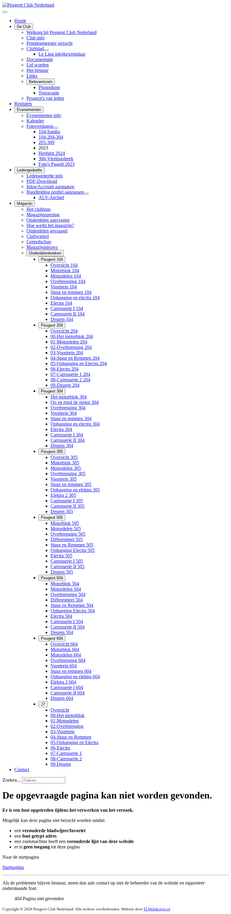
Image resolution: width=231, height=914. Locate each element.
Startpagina (13, 867)
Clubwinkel (37, 236)
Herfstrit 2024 (51, 153)
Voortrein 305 (64, 479)
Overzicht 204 (64, 331)
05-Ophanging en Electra (74, 742)
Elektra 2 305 (63, 495)
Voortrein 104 (64, 286)
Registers (23, 103)
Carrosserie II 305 (68, 506)
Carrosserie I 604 (67, 687)
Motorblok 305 (65, 462)
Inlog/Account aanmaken (50, 186)
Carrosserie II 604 (68, 692)
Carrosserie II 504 (68, 626)
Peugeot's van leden (45, 98)
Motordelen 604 (66, 654)
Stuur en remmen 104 (71, 292)
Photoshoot (49, 87)
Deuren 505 (62, 571)
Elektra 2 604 (63, 682)
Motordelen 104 (66, 276)
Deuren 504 (62, 632)
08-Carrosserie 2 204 (70, 379)
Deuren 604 (62, 698)
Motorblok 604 (65, 649)
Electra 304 (61, 429)
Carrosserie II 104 (68, 313)
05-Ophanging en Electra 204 (79, 363)
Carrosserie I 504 (67, 621)
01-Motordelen (65, 720)
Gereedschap (38, 241)
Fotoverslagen (39, 126)
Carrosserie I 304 (67, 434)
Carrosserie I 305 (67, 500)
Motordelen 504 (66, 589)
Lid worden (37, 64)
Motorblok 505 (65, 523)
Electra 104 (61, 303)
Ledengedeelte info (44, 175)
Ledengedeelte (29, 170)
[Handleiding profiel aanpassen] (86, 194)
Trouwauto (48, 92)
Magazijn (24, 203)
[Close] (4, 12)
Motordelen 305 (66, 468)
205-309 (46, 142)
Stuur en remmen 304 (71, 418)
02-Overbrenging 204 (71, 347)
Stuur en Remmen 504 (72, 605)
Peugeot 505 (52, 517)
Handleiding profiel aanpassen (55, 192)
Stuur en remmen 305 (71, 484)
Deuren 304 (62, 445)
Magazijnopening (43, 214)
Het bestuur (37, 70)
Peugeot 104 (52, 259)
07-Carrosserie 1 (66, 753)
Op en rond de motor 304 (75, 402)
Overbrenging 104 (68, 281)
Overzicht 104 (64, 265)
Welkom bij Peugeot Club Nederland (61, 32)
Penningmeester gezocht (49, 43)
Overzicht (60, 709)
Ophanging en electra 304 (75, 423)
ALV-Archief (51, 197)
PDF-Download (41, 181)
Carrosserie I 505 (67, 561)
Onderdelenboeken (45, 253)
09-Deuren (61, 764)
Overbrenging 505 (68, 534)
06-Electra (60, 747)
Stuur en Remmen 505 (72, 544)
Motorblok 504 (65, 583)
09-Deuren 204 (65, 385)
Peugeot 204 (52, 325)
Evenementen (29, 109)
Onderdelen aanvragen (47, 220)
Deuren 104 (62, 319)
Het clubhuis (38, 209)
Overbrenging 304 (68, 407)
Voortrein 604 (64, 665)
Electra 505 (61, 555)
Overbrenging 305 (68, 473)
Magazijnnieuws (42, 247)
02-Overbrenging (67, 726)
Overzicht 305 (64, 457)
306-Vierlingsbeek (55, 158)
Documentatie (39, 59)
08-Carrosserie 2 (66, 758)
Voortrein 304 (64, 413)
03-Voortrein (63, 731)
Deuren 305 (62, 511)
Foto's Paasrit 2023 (56, 164)
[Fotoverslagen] (55, 128)
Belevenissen (40, 81)
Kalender (35, 120)
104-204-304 (50, 137)
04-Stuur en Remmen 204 (75, 358)
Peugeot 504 (52, 578)
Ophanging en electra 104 (75, 297)
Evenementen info (43, 115)
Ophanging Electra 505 (73, 550)
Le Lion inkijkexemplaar (61, 54)
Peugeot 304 (52, 391)
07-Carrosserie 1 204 (70, 374)
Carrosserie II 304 (68, 440)
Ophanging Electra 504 (73, 610)
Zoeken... (11, 780)
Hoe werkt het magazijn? (50, 225)
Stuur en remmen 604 (71, 671)
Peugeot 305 (52, 451)
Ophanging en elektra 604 (75, 676)
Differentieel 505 (67, 539)
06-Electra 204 (65, 368)
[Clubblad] (46, 50)
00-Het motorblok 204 (72, 336)
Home (20, 20)
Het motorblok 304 (69, 396)
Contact (21, 769)
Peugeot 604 (52, 638)
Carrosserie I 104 (67, 308)
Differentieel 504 (67, 599)
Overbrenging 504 (68, 594)
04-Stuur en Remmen (71, 737)
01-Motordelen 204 (69, 341)
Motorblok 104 (65, 270)
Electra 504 (61, 616)
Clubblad (35, 48)
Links (31, 75)
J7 (43, 704)
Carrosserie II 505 (68, 566)
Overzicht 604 (64, 644)
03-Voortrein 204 (67, 352)
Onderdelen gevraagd (46, 230)
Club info (35, 37)
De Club (24, 26)
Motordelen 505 (66, 528)
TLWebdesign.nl (156, 909)
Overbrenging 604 (68, 660)
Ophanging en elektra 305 (75, 489)
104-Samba (49, 131)
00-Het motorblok (68, 715)
